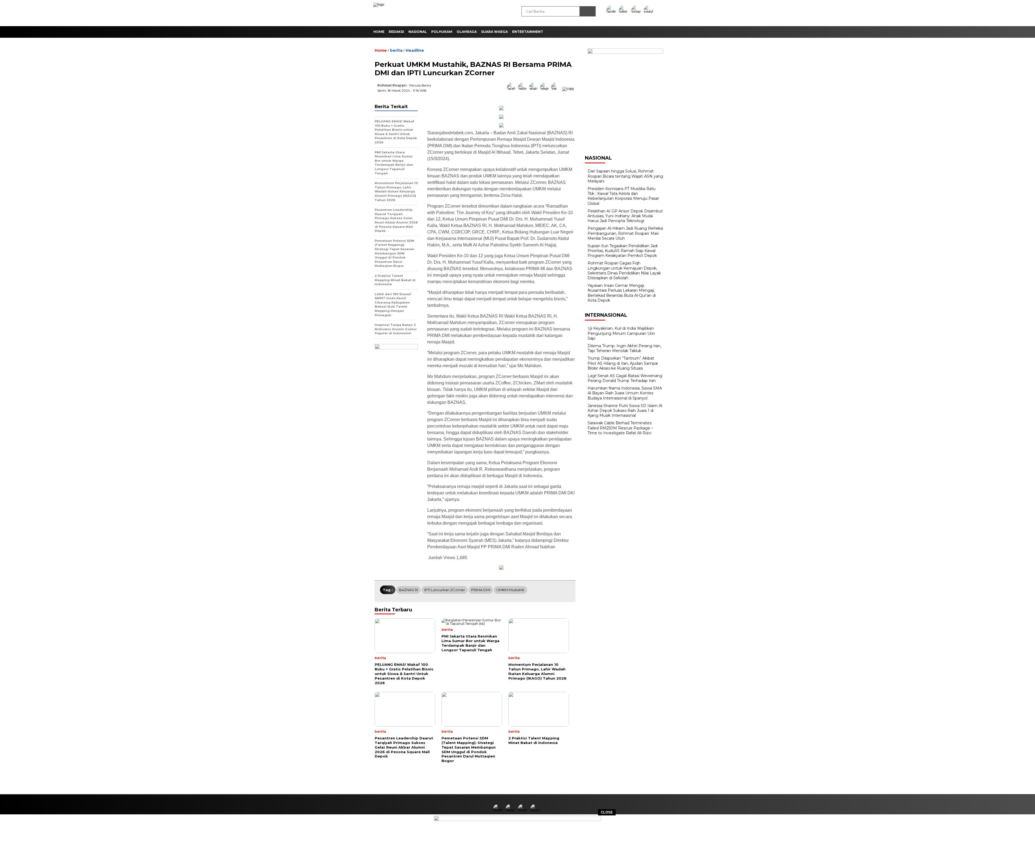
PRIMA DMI (480, 590)
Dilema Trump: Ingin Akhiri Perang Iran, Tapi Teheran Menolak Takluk (624, 348)
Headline (415, 50)
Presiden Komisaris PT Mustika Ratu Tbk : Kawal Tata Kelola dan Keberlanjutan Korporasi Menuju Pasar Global (623, 196)
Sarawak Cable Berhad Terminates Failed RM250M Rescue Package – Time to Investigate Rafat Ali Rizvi (620, 428)
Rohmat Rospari (391, 85)
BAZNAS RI (408, 590)
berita (396, 50)
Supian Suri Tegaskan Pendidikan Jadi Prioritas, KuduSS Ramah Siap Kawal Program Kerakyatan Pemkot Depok (623, 250)
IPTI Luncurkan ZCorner (444, 590)
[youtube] (649, 11)
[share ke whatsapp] (534, 89)
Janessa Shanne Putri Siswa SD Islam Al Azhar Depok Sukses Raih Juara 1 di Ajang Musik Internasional (625, 410)
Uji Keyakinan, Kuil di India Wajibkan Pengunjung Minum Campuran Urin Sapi (621, 333)
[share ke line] (556, 89)
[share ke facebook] (512, 89)
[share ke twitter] (523, 89)
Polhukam (441, 32)
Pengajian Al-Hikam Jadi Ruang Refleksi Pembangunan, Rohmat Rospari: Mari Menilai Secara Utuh (625, 233)
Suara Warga (494, 32)
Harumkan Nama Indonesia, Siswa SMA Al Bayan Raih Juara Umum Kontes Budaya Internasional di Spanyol (625, 393)
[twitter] (624, 11)
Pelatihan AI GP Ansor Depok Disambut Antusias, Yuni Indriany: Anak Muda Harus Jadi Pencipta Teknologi (625, 216)
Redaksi (396, 32)
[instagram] (637, 11)
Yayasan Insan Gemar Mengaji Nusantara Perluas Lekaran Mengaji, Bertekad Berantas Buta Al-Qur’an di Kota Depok (622, 293)
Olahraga (467, 32)
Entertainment (527, 32)
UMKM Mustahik (510, 590)
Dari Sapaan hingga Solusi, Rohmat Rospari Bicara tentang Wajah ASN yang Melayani (625, 176)
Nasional (417, 32)
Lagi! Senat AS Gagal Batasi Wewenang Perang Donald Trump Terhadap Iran (625, 378)
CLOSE (607, 812)
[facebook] (612, 11)
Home (378, 32)
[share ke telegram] (545, 89)
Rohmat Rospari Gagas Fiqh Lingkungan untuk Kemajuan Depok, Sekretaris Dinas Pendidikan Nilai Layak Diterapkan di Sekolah (624, 270)
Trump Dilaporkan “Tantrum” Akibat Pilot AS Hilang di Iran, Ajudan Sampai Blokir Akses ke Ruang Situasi (623, 363)
